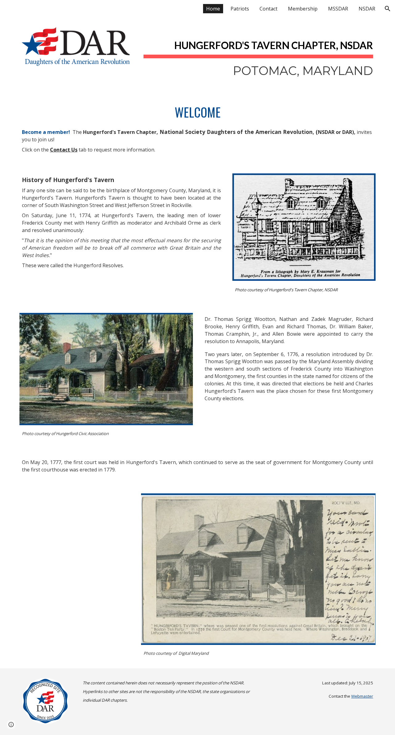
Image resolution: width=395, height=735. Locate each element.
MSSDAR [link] (338, 8)
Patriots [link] (240, 8)
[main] (258, 55)
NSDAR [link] (367, 8)
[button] (387, 8)
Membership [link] (303, 8)
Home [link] (213, 8)
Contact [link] (268, 8)
